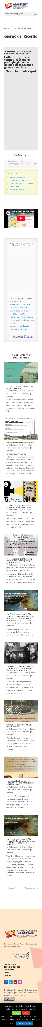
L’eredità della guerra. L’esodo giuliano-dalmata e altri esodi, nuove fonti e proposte (19, 668)
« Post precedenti (10, 888)
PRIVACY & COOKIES (12, 967)
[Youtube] (15, 982)
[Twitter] (11, 982)
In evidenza (25, 393)
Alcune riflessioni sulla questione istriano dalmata (20, 387)
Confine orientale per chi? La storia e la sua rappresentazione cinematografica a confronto (20, 616)
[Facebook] (6, 982)
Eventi (31, 391)
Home (6, 28)
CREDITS (7, 975)
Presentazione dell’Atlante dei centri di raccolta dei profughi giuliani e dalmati (19, 561)
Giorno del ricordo (13, 393)
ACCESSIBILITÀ (10, 970)
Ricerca (16, 570)
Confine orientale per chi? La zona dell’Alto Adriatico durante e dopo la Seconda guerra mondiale (20, 842)
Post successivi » (31, 888)
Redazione (13, 391)
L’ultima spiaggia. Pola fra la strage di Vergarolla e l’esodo (19, 506)
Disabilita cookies (24, 1023)
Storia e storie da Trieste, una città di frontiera (19, 725)
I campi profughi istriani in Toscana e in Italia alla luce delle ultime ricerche (20, 783)
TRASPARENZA (10, 964)
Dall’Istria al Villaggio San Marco (20, 442)
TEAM (6, 972)
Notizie (13, 28)
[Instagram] (20, 982)
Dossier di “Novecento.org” (19, 189)
